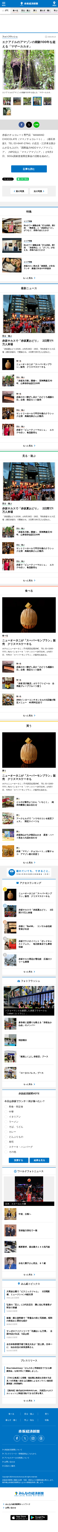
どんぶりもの (16, 1136)
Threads (41, 1438)
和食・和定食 (16, 1106)
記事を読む (29, 168)
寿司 (11, 1141)
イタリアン (15, 1116)
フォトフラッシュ (10, 36)
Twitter (25, 1438)
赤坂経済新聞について (13, 1450)
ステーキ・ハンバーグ (21, 1146)
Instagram (33, 1438)
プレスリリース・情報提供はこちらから (20, 1454)
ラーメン (13, 1121)
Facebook (17, 1438)
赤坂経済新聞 (29, 4)
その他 (12, 1151)
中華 (11, 1111)
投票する (18, 1160)
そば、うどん (16, 1126)
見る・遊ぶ (25, 10)
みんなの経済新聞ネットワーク (29, 1494)
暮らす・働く (45, 10)
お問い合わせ (9, 1462)
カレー (12, 1131)
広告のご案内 (9, 1466)
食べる (15, 10)
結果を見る (39, 1160)
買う (35, 10)
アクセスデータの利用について (16, 1458)
